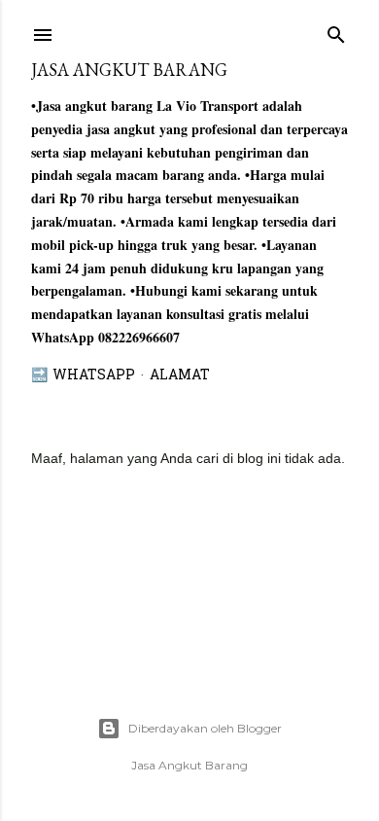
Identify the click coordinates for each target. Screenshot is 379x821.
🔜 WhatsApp (83, 376)
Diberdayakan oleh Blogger (205, 728)
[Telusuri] (336, 31)
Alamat (180, 376)
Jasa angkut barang (129, 69)
